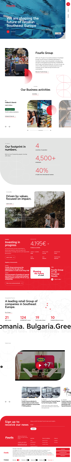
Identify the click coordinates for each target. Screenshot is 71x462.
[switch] (27, 460)
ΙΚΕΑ (31, 440)
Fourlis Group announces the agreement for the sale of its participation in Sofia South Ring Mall (17, 269)
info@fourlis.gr (22, 444)
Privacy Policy (45, 442)
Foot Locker (32, 444)
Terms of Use (45, 440)
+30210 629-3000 (22, 442)
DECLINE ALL (63, 455)
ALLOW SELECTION (62, 452)
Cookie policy (49, 454)
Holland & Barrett (33, 446)
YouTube (56, 442)
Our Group (8, 312)
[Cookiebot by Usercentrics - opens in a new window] (6, 460)
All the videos (59, 348)
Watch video (57, 279)
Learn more (9, 203)
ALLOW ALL (63, 449)
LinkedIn (56, 440)
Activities (34, 93)
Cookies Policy (45, 444)
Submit (33, 428)
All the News (8, 399)
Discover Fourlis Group (41, 71)
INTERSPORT (33, 442)
